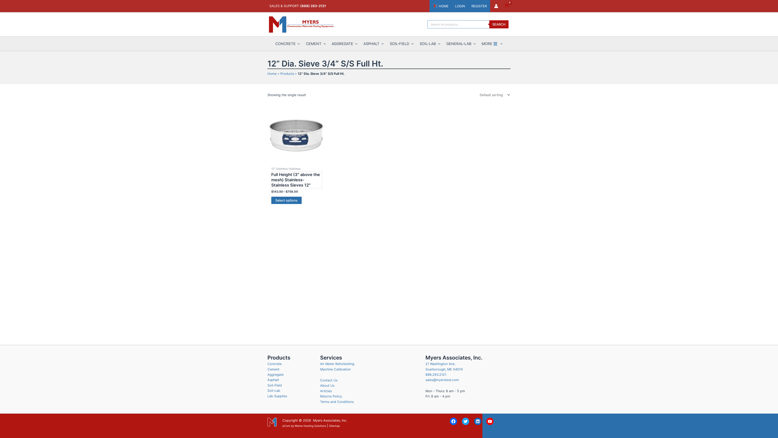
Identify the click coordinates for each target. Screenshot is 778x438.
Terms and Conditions (337, 402)
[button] (298, 44)
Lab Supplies (277, 396)
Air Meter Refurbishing (337, 364)
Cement (273, 369)
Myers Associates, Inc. (330, 420)
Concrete (274, 364)
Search (498, 24)
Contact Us (329, 380)
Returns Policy (331, 396)
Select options (286, 200)
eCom (286, 425)
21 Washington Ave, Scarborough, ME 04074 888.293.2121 (444, 369)
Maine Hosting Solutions (310, 425)
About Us (327, 385)
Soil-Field (274, 385)
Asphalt (273, 380)
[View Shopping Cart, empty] (506, 6)
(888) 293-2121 (313, 6)
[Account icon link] (496, 6)
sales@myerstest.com (442, 380)
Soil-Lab (273, 391)
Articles (326, 391)
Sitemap (334, 425)
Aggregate (275, 375)
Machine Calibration (335, 369)
